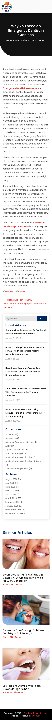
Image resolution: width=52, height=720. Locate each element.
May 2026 (10, 490)
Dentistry (42, 40)
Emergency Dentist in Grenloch (21, 88)
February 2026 (12, 502)
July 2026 (9, 483)
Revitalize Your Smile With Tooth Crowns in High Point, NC (22, 687)
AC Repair (10, 434)
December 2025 (13, 509)
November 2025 (13, 513)
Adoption (9, 445)
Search (41, 318)
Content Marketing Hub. (36, 713)
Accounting (11, 438)
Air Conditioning (13, 453)
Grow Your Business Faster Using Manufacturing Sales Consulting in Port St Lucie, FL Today (25, 413)
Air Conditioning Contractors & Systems (24, 461)
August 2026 (11, 479)
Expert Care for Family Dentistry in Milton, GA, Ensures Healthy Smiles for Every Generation (23, 578)
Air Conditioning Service (16, 468)
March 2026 (11, 498)
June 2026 (10, 487)
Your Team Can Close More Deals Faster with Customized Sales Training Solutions (25, 392)
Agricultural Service (14, 449)
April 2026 (10, 494)
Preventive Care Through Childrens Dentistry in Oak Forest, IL (23, 632)
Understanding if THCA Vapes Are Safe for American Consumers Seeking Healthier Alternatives (25, 351)
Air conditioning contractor (18, 457)
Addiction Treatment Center (19, 442)
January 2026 (11, 506)
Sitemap (36, 715)
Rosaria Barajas (16, 40)
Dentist (18, 584)
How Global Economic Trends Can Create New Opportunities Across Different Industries (22, 371)
